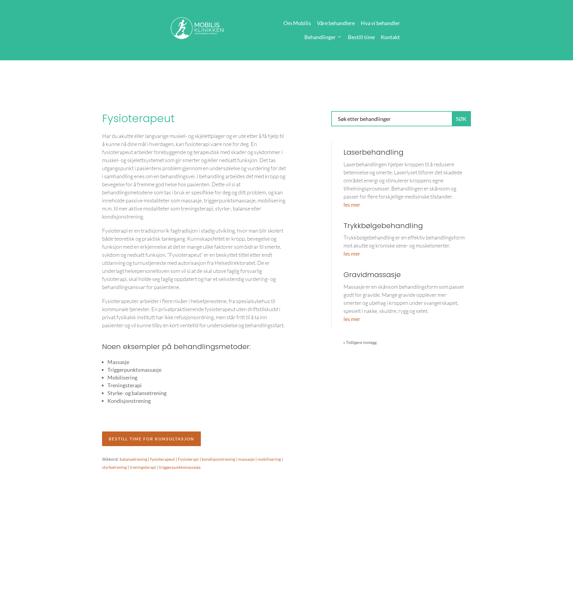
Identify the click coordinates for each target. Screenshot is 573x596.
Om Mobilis (297, 23)
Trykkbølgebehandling (383, 226)
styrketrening (114, 467)
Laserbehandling (373, 152)
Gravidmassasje (372, 274)
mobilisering (269, 459)
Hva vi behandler (380, 23)
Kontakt (390, 37)
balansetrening (133, 459)
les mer (352, 204)
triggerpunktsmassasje (180, 467)
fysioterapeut (162, 459)
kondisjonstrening (218, 459)
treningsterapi (143, 467)
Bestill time (361, 37)
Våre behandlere (336, 23)
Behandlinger (320, 37)
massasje (246, 459)
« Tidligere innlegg (360, 342)
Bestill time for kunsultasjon (151, 438)
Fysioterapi (188, 459)
